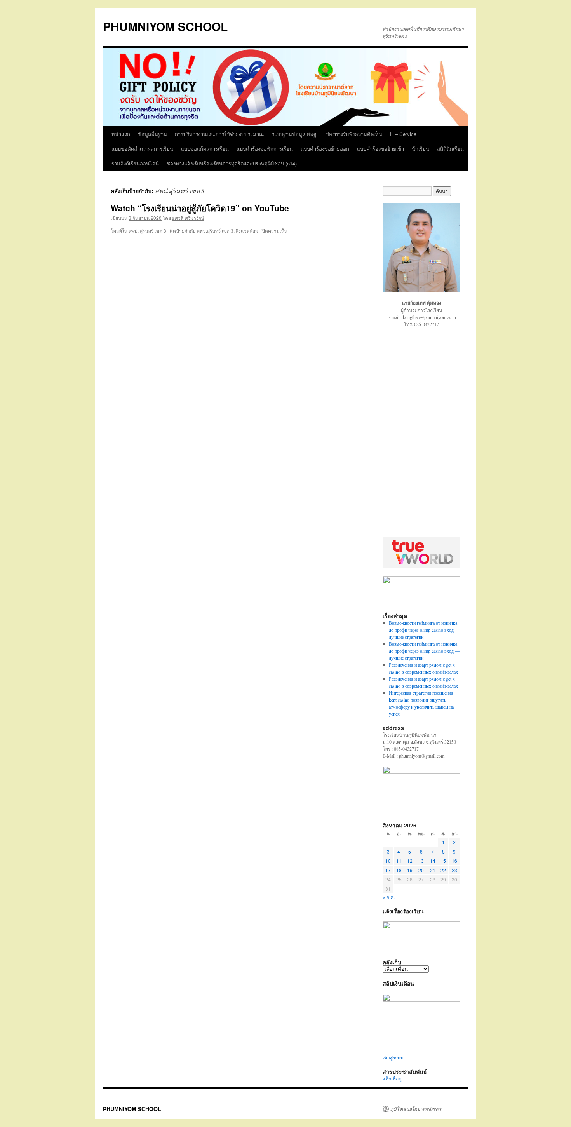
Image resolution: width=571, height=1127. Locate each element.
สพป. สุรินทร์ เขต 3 (147, 230)
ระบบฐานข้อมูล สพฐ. (295, 134)
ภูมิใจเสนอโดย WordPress (416, 1109)
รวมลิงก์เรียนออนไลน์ (135, 163)
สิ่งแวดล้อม (247, 230)
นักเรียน (420, 148)
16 (454, 860)
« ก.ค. (389, 897)
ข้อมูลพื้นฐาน (152, 134)
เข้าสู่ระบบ (393, 1057)
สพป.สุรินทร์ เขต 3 (215, 230)
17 (388, 870)
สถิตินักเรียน (450, 148)
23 (454, 870)
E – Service (403, 134)
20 (421, 870)
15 (443, 860)
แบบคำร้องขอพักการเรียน (265, 148)
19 (410, 870)
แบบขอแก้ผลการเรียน (205, 148)
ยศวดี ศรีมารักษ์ (188, 217)
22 (443, 870)
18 (399, 870)
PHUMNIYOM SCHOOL (165, 26)
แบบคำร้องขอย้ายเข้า (380, 148)
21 (432, 870)
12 (410, 860)
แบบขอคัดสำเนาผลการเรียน (142, 148)
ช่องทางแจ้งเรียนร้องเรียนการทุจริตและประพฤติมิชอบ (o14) (232, 163)
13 (421, 860)
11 (399, 860)
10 (388, 860)
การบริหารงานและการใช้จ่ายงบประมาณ (219, 134)
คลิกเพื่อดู (392, 1078)
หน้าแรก (120, 134)
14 (432, 860)
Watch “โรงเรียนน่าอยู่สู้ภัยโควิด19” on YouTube (200, 208)
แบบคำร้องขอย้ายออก (325, 148)
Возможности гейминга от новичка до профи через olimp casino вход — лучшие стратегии (424, 630)
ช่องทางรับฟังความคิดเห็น (354, 134)
